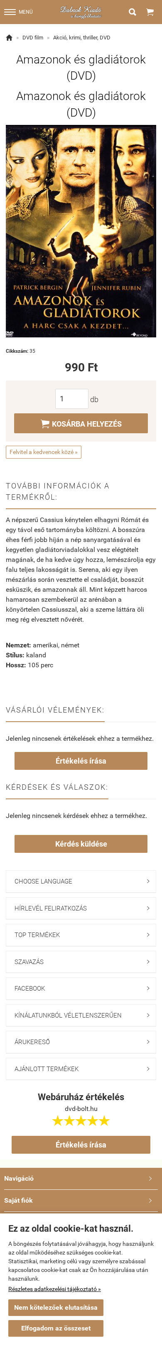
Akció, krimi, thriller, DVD (81, 37)
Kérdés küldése (81, 844)
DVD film (32, 37)
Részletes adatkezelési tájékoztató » (54, 1289)
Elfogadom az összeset (56, 1328)
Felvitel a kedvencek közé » (44, 452)
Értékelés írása (81, 761)
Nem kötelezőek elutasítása (56, 1307)
